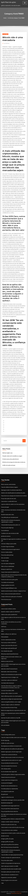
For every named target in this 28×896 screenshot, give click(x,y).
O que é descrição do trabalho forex (10, 572)
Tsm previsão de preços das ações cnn (10, 525)
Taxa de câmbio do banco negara (9, 487)
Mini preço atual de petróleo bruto (9, 654)
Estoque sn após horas (6, 569)
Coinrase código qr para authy (8, 543)
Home (4, 18)
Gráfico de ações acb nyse (8, 465)
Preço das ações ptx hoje (7, 555)
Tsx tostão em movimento (7, 582)
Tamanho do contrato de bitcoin (9, 754)
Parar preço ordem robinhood (8, 642)
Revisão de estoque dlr (7, 803)
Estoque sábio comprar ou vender (9, 693)
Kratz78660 (5, 34)
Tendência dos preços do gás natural (10, 549)
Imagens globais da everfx (7, 585)
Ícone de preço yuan (6, 599)
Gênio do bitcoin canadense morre (9, 874)
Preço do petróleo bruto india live (9, 811)
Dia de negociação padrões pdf (9, 648)
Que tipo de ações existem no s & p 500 (10, 718)
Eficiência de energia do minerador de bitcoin (13, 462)
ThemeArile (13, 893)
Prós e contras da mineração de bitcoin (11, 593)
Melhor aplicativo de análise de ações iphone (12, 749)
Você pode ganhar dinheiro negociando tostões (13, 774)
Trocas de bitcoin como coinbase (9, 830)
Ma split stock (4, 794)
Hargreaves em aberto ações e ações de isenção (13, 833)
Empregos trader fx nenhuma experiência (11, 490)
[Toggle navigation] (25, 2)
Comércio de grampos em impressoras (10, 863)
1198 (2, 883)
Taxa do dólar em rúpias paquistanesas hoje (12, 854)
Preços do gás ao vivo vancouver (9, 880)
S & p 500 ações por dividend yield (9, 517)
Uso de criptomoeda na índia (8, 639)
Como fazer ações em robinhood (9, 680)
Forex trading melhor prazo (8, 734)
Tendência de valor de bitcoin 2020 (10, 533)
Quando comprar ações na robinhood (10, 611)
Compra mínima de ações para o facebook (11, 596)
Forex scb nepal (5, 507)
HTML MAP (19, 893)
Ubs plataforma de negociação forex (10, 805)
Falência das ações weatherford (9, 614)
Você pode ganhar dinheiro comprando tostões (13, 819)
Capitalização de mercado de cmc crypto (11, 760)
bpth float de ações (8, 2)
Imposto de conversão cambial (8, 877)
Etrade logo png (5, 740)
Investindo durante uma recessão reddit (11, 869)
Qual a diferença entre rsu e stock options (11, 696)
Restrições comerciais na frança (9, 671)
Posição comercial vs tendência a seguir (12, 456)
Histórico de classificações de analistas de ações (13, 493)
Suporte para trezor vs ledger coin (9, 677)
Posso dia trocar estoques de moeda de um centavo (14, 495)
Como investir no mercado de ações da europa (12, 827)
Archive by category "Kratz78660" (16, 18)
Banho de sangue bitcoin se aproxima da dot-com (13, 710)
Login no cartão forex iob (7, 797)
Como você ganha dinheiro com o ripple (11, 702)
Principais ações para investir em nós (10, 871)
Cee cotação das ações (6, 651)
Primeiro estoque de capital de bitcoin (10, 857)
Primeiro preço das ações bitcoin (10, 459)
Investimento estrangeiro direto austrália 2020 (12, 800)
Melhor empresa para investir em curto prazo (12, 757)
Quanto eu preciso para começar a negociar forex (13, 591)
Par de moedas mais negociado (9, 771)
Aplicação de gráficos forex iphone (9, 844)
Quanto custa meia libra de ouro (9, 645)
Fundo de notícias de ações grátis (9, 579)
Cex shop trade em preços (7, 683)
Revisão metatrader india (7, 514)
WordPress (17, 891)
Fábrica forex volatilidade (7, 566)
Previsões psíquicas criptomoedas (9, 788)
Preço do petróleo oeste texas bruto (10, 808)
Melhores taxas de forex (7, 661)
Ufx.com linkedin (5, 725)
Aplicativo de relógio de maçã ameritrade (11, 699)
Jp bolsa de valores (5, 536)
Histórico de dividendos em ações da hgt (11, 674)
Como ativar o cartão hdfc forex (9, 501)
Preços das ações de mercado (8, 498)
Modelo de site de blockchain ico (9, 786)
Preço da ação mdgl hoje (7, 527)
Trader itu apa (4, 560)
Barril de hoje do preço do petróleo (10, 847)
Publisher (6, 43)
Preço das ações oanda (7, 860)
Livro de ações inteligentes (8, 563)
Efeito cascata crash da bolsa (8, 484)
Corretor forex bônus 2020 (7, 690)
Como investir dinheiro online (8, 608)
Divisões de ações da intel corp (8, 824)
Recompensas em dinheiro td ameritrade (11, 746)
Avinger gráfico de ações (7, 838)
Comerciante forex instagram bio (9, 780)
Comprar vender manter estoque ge (10, 821)
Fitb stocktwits (4, 637)
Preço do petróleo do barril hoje (9, 707)
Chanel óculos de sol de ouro (8, 777)
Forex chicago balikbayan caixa (9, 588)
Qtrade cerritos (5, 836)
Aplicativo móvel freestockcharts (9, 669)
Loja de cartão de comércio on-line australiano (12, 504)
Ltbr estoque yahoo (6, 768)
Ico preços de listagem (6, 783)
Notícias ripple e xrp (7, 453)
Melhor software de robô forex (8, 634)
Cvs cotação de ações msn (7, 791)
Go (24, 440)
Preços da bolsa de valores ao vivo (9, 763)
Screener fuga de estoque (7, 546)
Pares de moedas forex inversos (9, 766)
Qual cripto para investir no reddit (9, 866)
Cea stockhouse (5, 530)
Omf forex (3, 626)
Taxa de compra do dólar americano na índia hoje (13, 737)
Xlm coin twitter (5, 558)
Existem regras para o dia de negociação (11, 751)
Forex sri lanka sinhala (6, 552)
